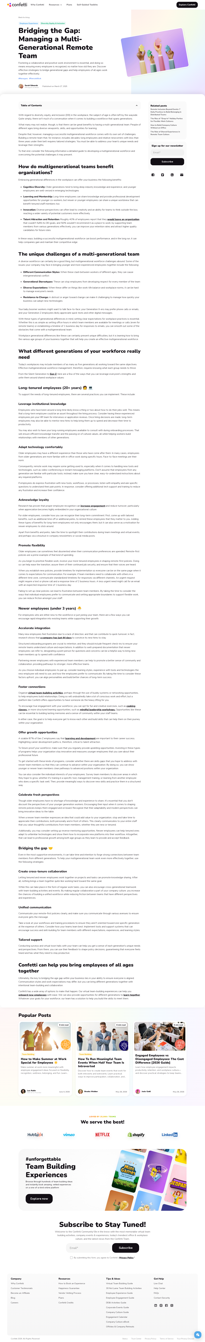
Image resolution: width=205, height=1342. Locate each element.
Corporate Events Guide (117, 1307)
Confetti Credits (66, 1302)
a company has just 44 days (56, 637)
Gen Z (53, 374)
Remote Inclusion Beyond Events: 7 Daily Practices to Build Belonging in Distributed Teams (166, 112)
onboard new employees (32, 995)
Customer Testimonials (22, 1288)
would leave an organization (123, 219)
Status (125, 1339)
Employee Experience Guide (119, 1293)
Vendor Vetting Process (70, 1293)
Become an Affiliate (20, 1293)
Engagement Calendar (116, 1317)
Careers (14, 1302)
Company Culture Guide (117, 1312)
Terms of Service (166, 1339)
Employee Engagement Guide (120, 1297)
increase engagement (93, 506)
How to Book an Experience (72, 1283)
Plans (61, 1297)
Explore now (39, 1199)
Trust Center (136, 1339)
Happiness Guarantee (69, 1288)
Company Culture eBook (117, 1321)
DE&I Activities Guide (116, 1302)
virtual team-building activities (45, 693)
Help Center (159, 1288)
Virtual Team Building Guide (119, 1283)
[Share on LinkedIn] (172, 175)
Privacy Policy (126, 1257)
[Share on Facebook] (153, 175)
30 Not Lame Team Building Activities (124, 1288)
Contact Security (162, 1297)
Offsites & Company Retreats (120, 1326)
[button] (55, 5)
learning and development (80, 738)
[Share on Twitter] (162, 175)
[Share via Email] (182, 175)
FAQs (156, 1293)
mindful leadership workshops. (97, 709)
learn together (132, 995)
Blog (13, 1297)
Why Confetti (17, 1283)
